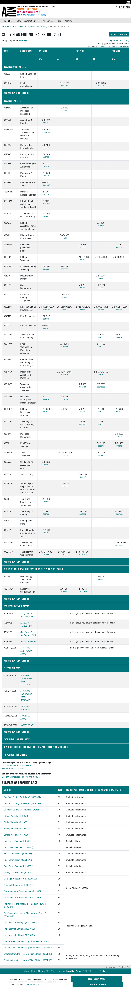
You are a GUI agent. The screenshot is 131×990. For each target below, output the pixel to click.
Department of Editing (37, 26)
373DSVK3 (83, 554)
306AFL (64, 238)
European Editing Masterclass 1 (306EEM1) (23, 809)
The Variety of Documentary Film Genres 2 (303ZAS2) (28, 947)
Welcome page (8, 26)
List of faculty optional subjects (16, 765)
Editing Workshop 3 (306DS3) (17, 828)
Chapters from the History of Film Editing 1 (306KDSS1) (29, 953)
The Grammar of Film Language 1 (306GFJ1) (24, 891)
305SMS (101, 579)
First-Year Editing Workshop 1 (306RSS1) (22, 797)
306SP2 (119, 446)
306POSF (46, 185)
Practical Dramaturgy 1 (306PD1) (19, 885)
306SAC (46, 464)
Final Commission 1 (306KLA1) (18, 853)
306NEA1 (46, 399)
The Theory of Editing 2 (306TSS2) (19, 928)
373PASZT (46, 132)
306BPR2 (119, 247)
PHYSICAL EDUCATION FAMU (25, 650)
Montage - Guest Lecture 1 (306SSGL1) (21, 878)
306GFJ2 (119, 337)
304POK (46, 166)
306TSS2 (82, 514)
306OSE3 (82, 412)
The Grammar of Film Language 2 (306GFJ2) (24, 897)
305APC (64, 110)
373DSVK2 (64, 554)
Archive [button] (68, 20)
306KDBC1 (83, 387)
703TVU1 (46, 194)
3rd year (118, 46)
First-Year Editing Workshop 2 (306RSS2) (22, 803)
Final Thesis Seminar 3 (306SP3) (18, 847)
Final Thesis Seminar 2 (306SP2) (18, 866)
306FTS (46, 328)
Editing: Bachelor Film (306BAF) (18, 872)
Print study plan (120, 34)
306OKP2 (101, 424)
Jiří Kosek (40, 971)
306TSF (46, 501)
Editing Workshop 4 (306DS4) (17, 834)
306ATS (46, 216)
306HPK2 (101, 346)
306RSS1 (46, 269)
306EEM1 (46, 309)
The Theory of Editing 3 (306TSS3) (19, 935)
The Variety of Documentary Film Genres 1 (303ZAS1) (28, 941)
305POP (46, 176)
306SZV (83, 477)
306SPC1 (64, 455)
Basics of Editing (28, 641)
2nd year (111, 46)
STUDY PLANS (123, 7)
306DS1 (83, 260)
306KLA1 (64, 86)
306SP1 (101, 446)
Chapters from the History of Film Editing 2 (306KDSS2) (29, 960)
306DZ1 (83, 288)
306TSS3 (119, 514)
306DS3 (119, 260)
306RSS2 (64, 269)
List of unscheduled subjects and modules (21, 776)
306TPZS (64, 486)
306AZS (101, 225)
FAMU (21, 26)
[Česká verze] (127, 2)
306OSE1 (46, 412)
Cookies (103, 971)
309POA (46, 123)
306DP (101, 278)
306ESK (64, 297)
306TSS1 (46, 514)
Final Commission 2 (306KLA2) (18, 859)
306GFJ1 (101, 337)
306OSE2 (64, 412)
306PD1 (119, 436)
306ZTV (46, 533)
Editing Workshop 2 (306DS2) (17, 822)
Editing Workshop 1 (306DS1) (17, 816)
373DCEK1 (119, 545)
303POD (46, 147)
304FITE (46, 319)
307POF (46, 157)
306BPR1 (82, 247)
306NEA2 (64, 399)
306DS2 (101, 260)
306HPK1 (64, 346)
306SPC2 (101, 455)
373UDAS (46, 204)
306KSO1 (64, 374)
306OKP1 (82, 424)
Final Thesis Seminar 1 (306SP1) (18, 841)
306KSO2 (101, 374)
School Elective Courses (28, 20)
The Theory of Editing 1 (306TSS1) (19, 922)
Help (59, 20)
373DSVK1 (46, 554)
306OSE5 (119, 412)
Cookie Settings (30, 984)
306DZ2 (101, 288)
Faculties (8, 20)
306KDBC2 (101, 387)
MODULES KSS (27, 725)
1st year (103, 46)
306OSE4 (101, 412)
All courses (48, 20)
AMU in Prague (75, 971)
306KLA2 (101, 86)
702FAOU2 (83, 591)
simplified (125, 46)
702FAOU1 (64, 591)
